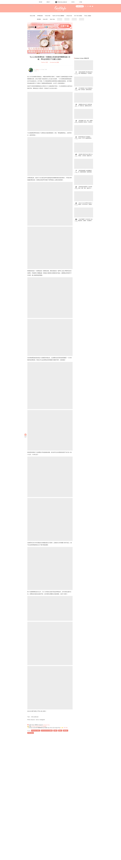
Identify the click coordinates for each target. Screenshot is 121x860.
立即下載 (65, 727)
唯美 (60, 730)
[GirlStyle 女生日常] (60, 8)
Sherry (37, 69)
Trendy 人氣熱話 (87, 15)
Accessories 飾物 (54, 62)
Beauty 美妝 (32, 15)
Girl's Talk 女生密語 (78, 15)
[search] (85, 6)
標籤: (29, 730)
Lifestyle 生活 (69, 15)
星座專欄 (39, 19)
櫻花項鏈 (30, 733)
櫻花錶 (65, 730)
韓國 (55, 730)
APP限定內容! (40, 15)
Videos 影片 (45, 19)
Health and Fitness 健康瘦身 (58, 15)
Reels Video (52, 19)
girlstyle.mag (46, 724)
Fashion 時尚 (47, 15)
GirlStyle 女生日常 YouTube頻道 (38, 726)
